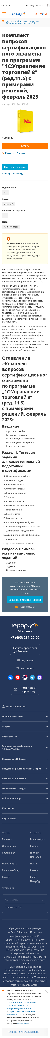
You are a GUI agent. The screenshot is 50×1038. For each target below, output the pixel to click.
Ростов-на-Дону (10, 870)
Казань (34, 846)
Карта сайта (9, 818)
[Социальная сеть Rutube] (25, 677)
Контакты (8, 808)
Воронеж (7, 839)
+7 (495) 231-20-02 (35, 5)
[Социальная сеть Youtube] (17, 677)
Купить (25, 145)
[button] (15, 153)
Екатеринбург (37, 839)
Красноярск (8, 852)
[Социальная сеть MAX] (39, 677)
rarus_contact (27, 668)
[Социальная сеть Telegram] (32, 677)
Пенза (33, 863)
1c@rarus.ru (27, 606)
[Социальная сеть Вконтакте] (10, 677)
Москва (6, 832)
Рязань (34, 870)
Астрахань (35, 832)
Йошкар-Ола (9, 846)
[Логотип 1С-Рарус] (17, 14)
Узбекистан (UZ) (13, 907)
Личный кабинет (16, 706)
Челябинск (8, 887)
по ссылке (22, 1023)
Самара (6, 877)
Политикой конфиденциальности (18, 1007)
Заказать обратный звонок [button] (25, 599)
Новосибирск (9, 863)
